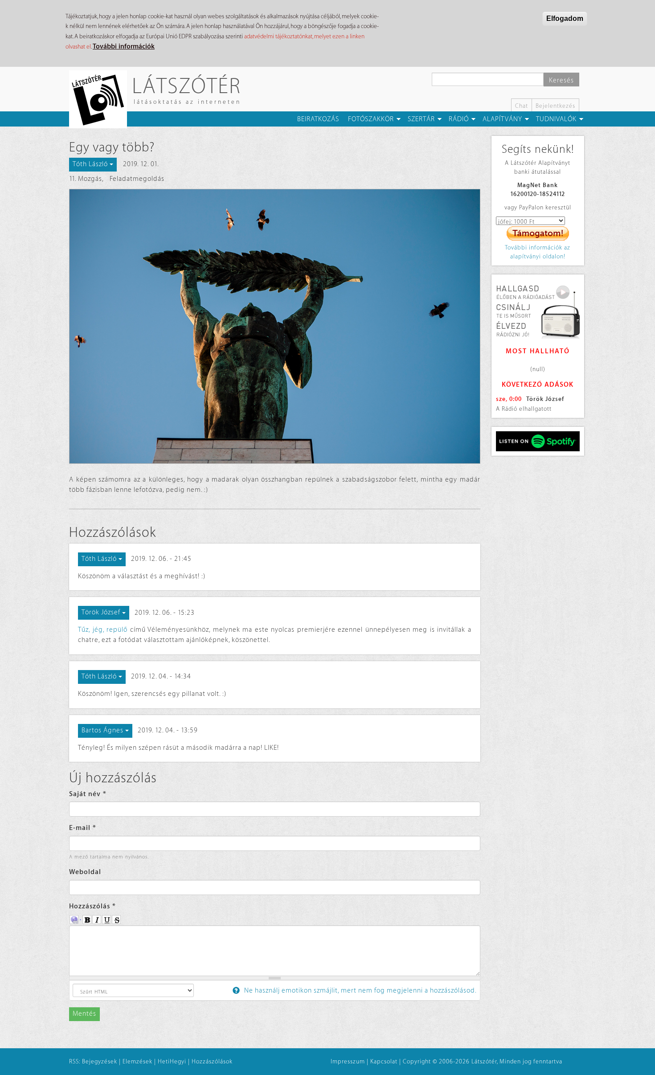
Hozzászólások (212, 1061)
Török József (545, 399)
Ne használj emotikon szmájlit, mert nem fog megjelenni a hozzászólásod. (359, 990)
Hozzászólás (92, 906)
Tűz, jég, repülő (102, 630)
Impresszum (348, 1061)
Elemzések (137, 1061)
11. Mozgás (85, 179)
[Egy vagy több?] (274, 326)
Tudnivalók (556, 119)
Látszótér (186, 85)
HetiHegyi (172, 1061)
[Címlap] (101, 99)
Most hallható (538, 351)
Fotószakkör (371, 119)
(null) (537, 369)
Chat (521, 105)
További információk (124, 46)
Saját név (87, 794)
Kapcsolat (383, 1061)
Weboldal (85, 872)
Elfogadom (564, 18)
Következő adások (537, 384)
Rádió (459, 119)
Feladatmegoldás (137, 179)
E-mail (82, 828)
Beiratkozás (318, 119)
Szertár (421, 119)
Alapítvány (502, 119)
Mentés (84, 1014)
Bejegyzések (99, 1061)
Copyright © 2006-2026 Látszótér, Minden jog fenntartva (482, 1061)
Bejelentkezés (555, 105)
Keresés (561, 80)
